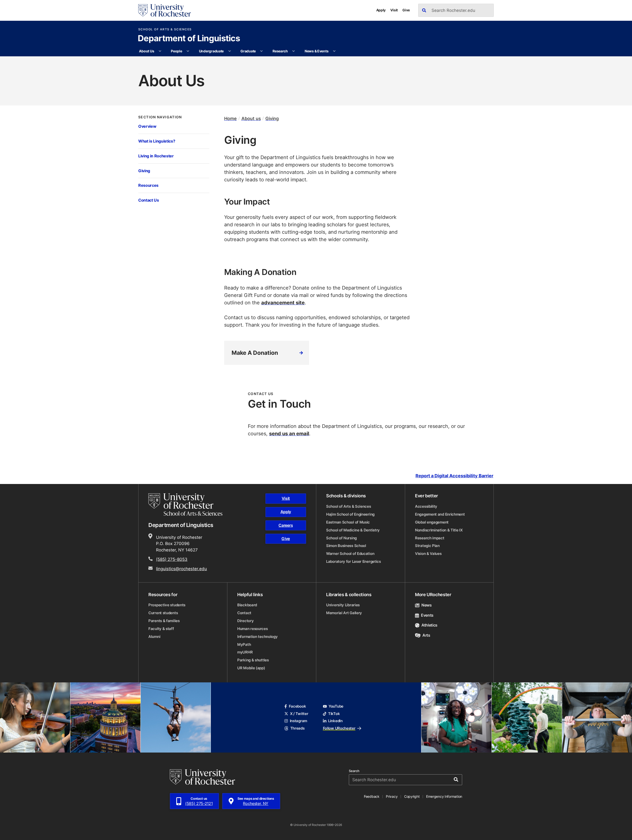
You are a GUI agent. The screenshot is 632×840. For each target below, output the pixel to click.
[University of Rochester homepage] (164, 10)
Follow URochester (339, 728)
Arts (426, 635)
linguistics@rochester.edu (181, 568)
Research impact (429, 538)
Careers (285, 525)
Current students (163, 612)
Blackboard (247, 605)
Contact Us (148, 200)
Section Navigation (160, 117)
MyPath (244, 644)
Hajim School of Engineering (350, 514)
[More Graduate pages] (261, 51)
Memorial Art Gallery (344, 612)
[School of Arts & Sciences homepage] (186, 504)
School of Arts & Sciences (165, 29)
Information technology (257, 636)
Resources (148, 185)
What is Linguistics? (156, 141)
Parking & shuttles (253, 660)
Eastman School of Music (348, 522)
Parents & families (164, 620)
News (426, 605)
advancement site (283, 302)
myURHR (245, 652)
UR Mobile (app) (251, 668)
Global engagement (432, 522)
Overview (147, 126)
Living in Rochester (156, 156)
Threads (297, 728)
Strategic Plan (427, 545)
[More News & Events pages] (334, 51)
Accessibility (426, 506)
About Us (146, 51)
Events (427, 615)
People (176, 51)
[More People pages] (188, 51)
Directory (245, 620)
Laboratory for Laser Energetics (353, 561)
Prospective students (166, 605)
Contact (244, 612)
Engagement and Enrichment (440, 514)
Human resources (252, 628)
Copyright (412, 796)
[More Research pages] (293, 51)
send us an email (289, 433)
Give (406, 10)
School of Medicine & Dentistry (353, 530)
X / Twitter (299, 713)
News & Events (316, 51)
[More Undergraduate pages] (229, 51)
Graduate (248, 51)
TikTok (334, 713)
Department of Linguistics (189, 39)
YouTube (336, 706)
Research (280, 51)
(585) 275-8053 (171, 559)
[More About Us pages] (160, 51)
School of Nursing (341, 538)
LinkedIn (335, 720)
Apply (381, 10)
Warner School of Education (350, 553)
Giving (144, 170)
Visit (394, 10)
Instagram (298, 720)
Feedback (371, 796)
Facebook (297, 706)
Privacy (391, 796)
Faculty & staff (161, 628)
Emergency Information (444, 796)
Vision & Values (428, 553)
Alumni (154, 636)
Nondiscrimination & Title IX (439, 530)
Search (354, 771)
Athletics (429, 625)
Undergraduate (211, 51)
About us (251, 118)
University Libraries (343, 605)
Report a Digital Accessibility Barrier (454, 475)
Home (230, 118)
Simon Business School (346, 545)
